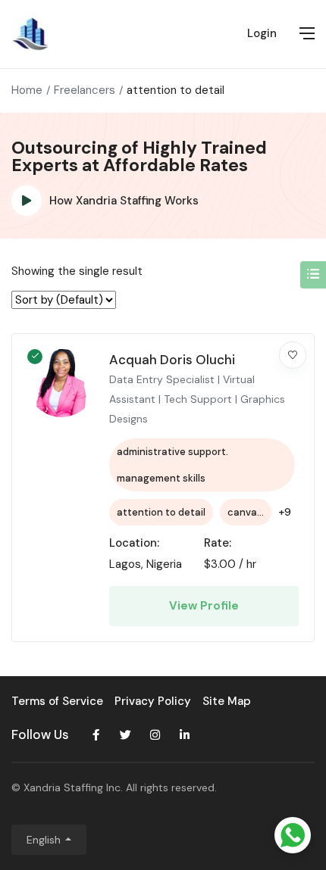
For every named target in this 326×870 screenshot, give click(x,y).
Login (262, 33)
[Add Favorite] (292, 355)
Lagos (125, 564)
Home (26, 90)
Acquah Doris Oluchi (172, 359)
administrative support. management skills (172, 465)
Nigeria (164, 564)
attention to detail (161, 512)
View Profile (204, 605)
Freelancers (84, 90)
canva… (245, 512)
